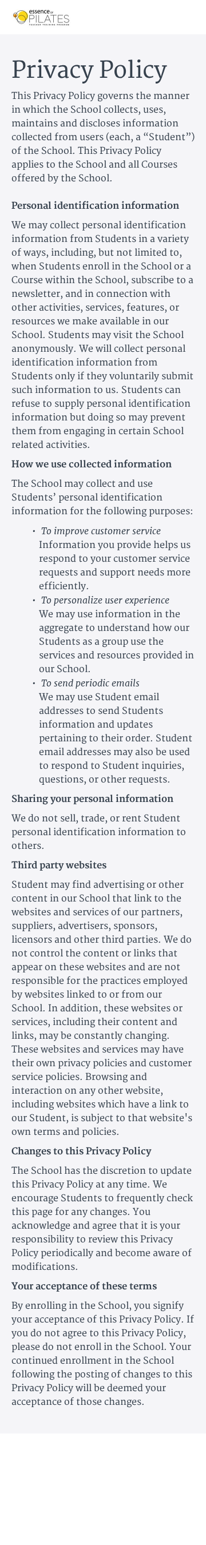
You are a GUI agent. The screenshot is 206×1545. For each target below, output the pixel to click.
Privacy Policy (103, 1496)
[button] (188, 17)
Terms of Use (103, 1485)
